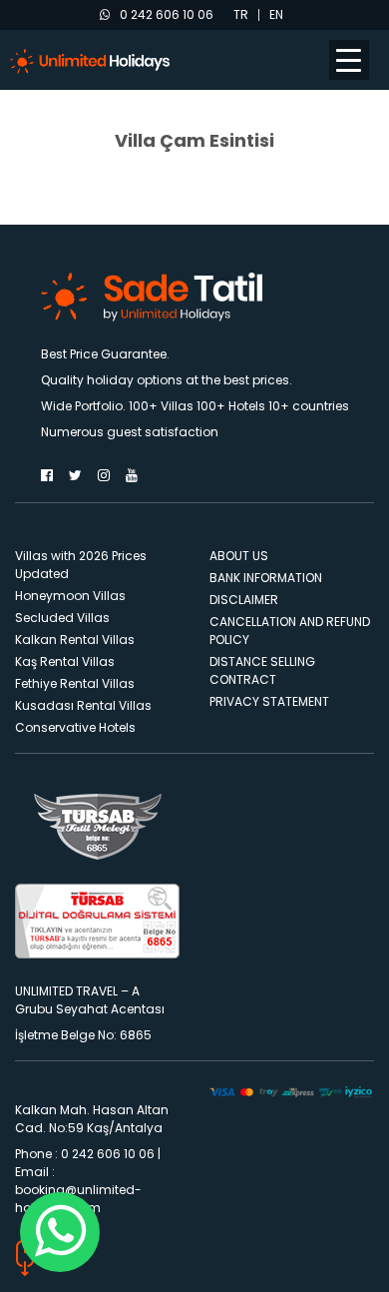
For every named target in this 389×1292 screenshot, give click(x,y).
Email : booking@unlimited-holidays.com (78, 1189)
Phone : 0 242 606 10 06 (85, 1153)
